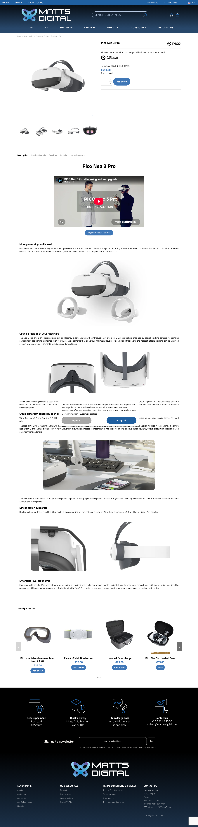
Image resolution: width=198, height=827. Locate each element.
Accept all (121, 420)
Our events (21, 798)
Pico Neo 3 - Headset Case (160, 658)
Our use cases (65, 794)
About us (6, 2)
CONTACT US (152, 2)
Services (53, 155)
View (160, 667)
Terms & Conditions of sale (113, 790)
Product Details (38, 155)
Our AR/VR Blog (66, 802)
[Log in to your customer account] (171, 15)
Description (22, 155)
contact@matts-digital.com (162, 724)
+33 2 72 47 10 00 (169, 2)
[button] (165, 28)
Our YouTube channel (25, 802)
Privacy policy (108, 798)
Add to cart (122, 81)
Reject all (76, 420)
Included (64, 155)
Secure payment (36, 718)
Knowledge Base (66, 798)
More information (70, 413)
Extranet (19, 2)
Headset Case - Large (119, 658)
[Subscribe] (152, 741)
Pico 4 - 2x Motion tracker (78, 658)
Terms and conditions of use (113, 802)
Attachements (78, 155)
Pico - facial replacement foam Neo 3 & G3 (37, 659)
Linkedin (20, 806)
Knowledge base (36, 2)
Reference (105, 65)
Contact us (162, 718)
